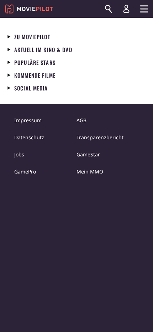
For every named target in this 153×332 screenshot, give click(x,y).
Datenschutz (29, 137)
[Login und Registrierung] (126, 9)
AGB (81, 120)
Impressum (28, 120)
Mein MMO (89, 171)
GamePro (25, 171)
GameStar (88, 154)
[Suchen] (108, 9)
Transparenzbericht (99, 137)
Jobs (19, 154)
